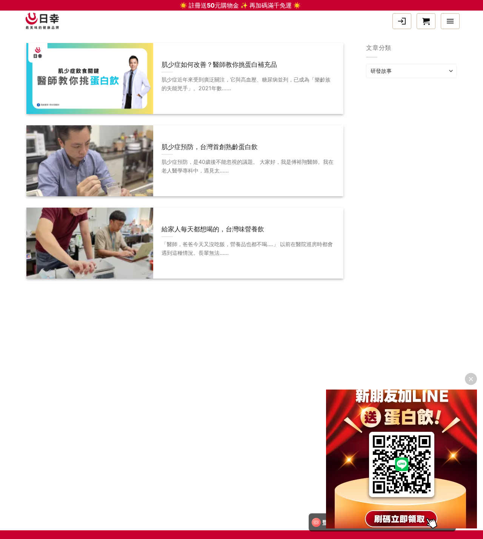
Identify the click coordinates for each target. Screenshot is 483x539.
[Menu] (450, 21)
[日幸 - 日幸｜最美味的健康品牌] (44, 21)
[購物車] (426, 21)
